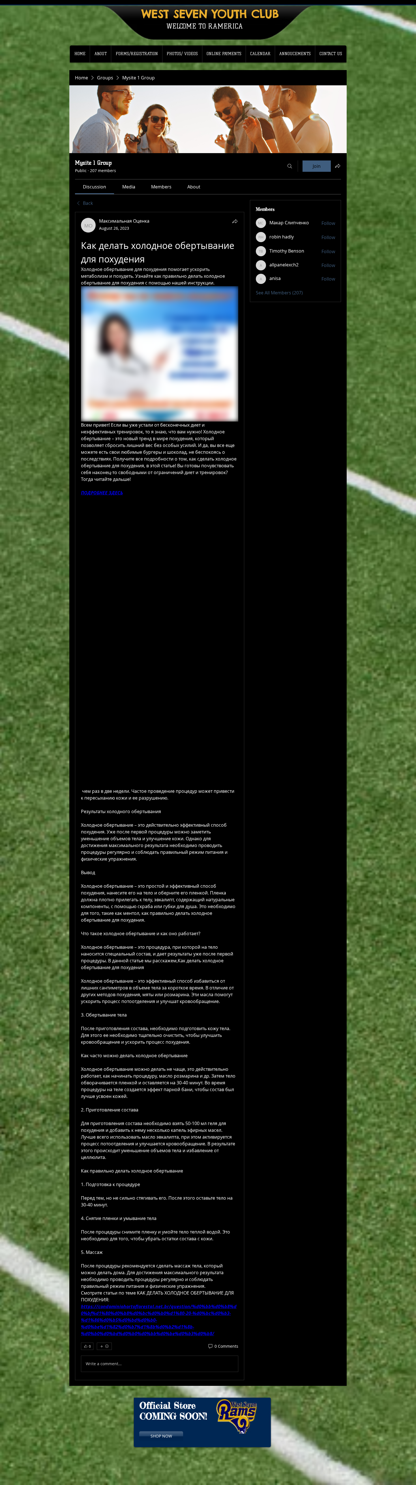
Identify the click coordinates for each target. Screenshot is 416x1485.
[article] (159, 796)
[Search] (289, 166)
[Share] (234, 221)
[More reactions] (104, 1346)
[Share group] (337, 165)
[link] (94, 187)
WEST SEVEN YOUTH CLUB (210, 14)
